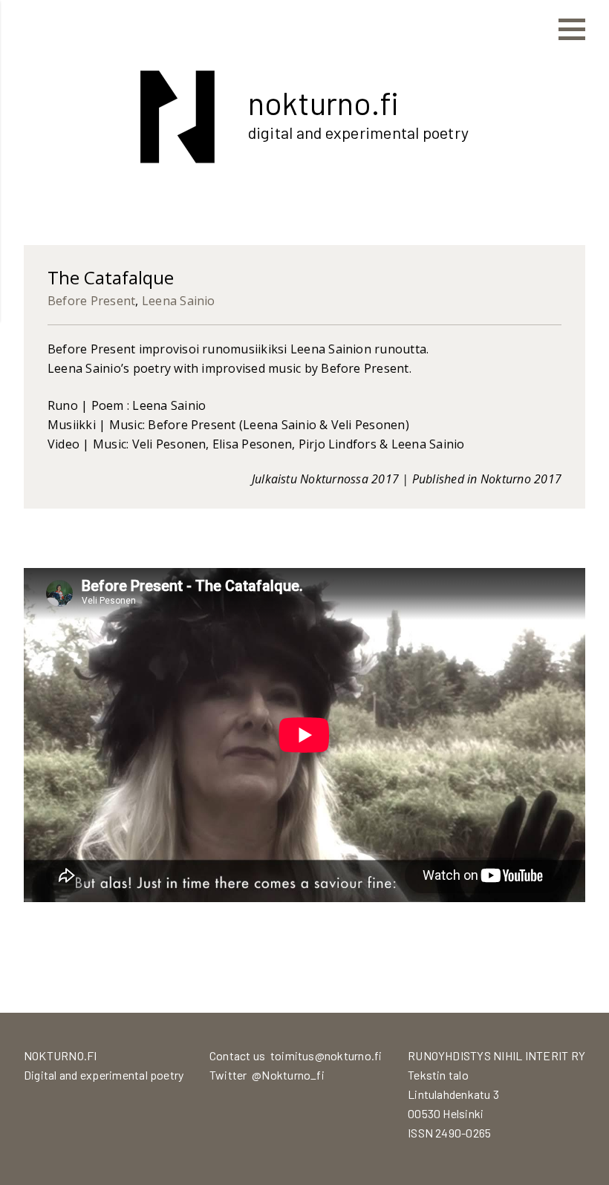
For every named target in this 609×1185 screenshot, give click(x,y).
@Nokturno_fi (288, 1075)
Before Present (91, 301)
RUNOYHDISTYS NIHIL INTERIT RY (496, 1055)
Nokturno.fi (323, 102)
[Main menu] (571, 30)
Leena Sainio (178, 301)
